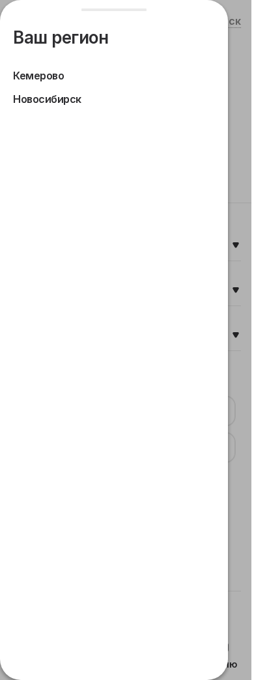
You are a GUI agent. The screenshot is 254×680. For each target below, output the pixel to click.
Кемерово (38, 75)
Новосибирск (47, 99)
